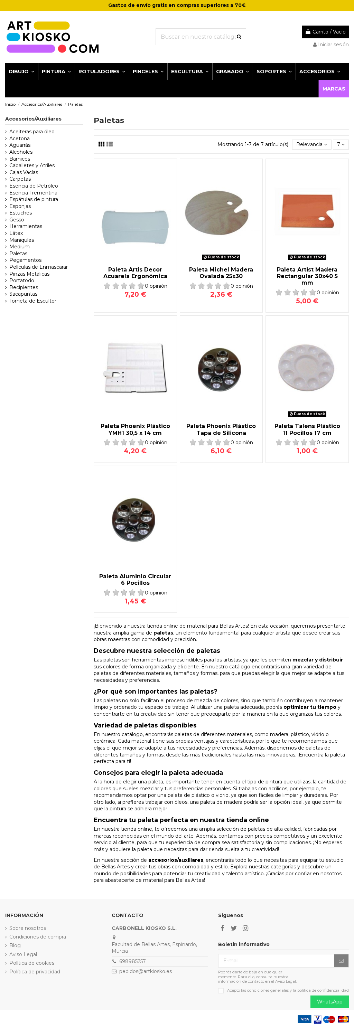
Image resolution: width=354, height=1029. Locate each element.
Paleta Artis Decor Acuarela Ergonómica (135, 272)
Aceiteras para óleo (32, 131)
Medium (19, 247)
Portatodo (21, 280)
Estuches (20, 213)
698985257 (132, 961)
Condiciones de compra (37, 937)
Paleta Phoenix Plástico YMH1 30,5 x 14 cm (135, 429)
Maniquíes (21, 240)
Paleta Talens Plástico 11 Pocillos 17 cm (307, 429)
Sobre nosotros (27, 928)
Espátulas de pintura (33, 199)
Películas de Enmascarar (38, 267)
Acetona (19, 138)
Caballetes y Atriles (32, 165)
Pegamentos (25, 260)
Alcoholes (20, 152)
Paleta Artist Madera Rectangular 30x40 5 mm (307, 276)
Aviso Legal (23, 954)
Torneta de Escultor (32, 301)
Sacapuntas (23, 294)
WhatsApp (330, 1002)
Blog (15, 945)
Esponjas (20, 206)
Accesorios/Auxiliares (33, 119)
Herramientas (25, 226)
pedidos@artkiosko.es (145, 971)
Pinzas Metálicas (29, 274)
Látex (16, 233)
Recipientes (23, 287)
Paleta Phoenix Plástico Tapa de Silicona (221, 429)
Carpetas (20, 179)
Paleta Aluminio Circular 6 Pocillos (135, 579)
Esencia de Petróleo (33, 186)
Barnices (19, 159)
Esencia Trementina (33, 193)
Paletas (18, 253)
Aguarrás (19, 145)
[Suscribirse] (341, 961)
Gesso (16, 220)
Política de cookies (31, 963)
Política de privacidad (34, 972)
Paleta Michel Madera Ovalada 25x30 (221, 272)
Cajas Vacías (23, 172)
